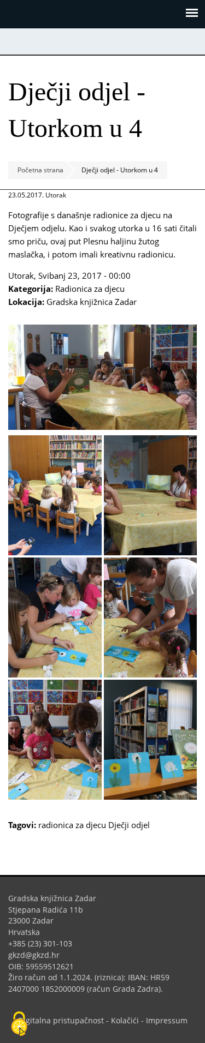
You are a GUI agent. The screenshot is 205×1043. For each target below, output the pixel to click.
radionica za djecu (72, 824)
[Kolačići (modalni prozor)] (19, 1024)
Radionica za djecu (90, 288)
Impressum (167, 1020)
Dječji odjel (129, 824)
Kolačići (125, 1020)
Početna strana (40, 170)
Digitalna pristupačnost (61, 1020)
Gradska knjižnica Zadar (91, 301)
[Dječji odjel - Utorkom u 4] (102, 426)
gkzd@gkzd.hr (38, 955)
